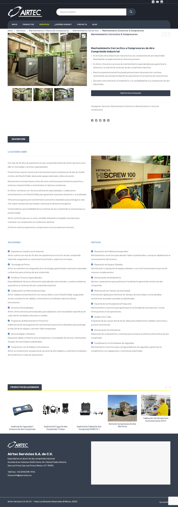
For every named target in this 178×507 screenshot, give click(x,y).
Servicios (20, 31)
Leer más (22, 428)
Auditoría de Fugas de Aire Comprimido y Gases (163, 34)
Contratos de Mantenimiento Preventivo (168, 34)
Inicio (10, 31)
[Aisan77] (22, 94)
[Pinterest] (100, 120)
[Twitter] (96, 120)
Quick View (22, 419)
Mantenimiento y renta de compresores (49, 31)
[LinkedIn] (108, 120)
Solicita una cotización (130, 93)
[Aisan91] (64, 94)
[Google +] (104, 120)
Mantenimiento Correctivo (86, 31)
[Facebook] (92, 120)
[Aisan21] (43, 94)
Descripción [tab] (18, 139)
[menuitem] (16, 24)
